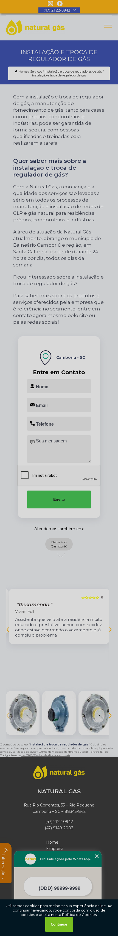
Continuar (59, 924)
